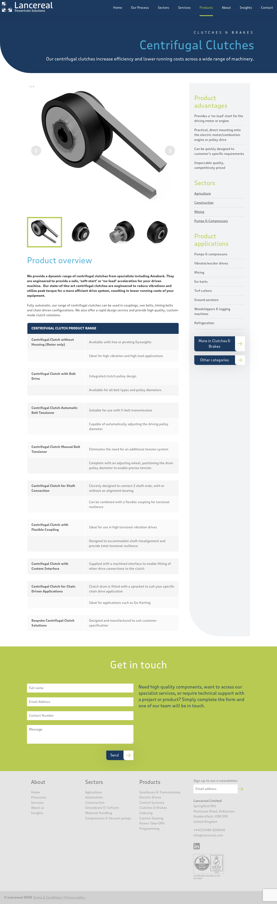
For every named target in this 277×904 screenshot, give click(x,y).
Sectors (163, 7)
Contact (267, 7)
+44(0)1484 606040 (209, 830)
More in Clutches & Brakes (214, 344)
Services (184, 7)
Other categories (214, 360)
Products (206, 7)
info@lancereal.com (208, 835)
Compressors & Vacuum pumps (108, 818)
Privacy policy (74, 897)
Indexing (145, 813)
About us (37, 808)
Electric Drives (150, 797)
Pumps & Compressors (211, 221)
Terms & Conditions (47, 897)
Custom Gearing (151, 818)
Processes (38, 797)
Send (114, 755)
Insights (246, 7)
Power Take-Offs (152, 823)
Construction (204, 203)
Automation (94, 797)
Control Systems (151, 802)
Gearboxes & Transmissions (159, 792)
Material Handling (98, 813)
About (226, 7)
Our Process (140, 7)
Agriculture (202, 193)
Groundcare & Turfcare (102, 808)
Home (117, 7)
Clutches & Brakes (153, 808)
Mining (199, 212)
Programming (149, 828)
